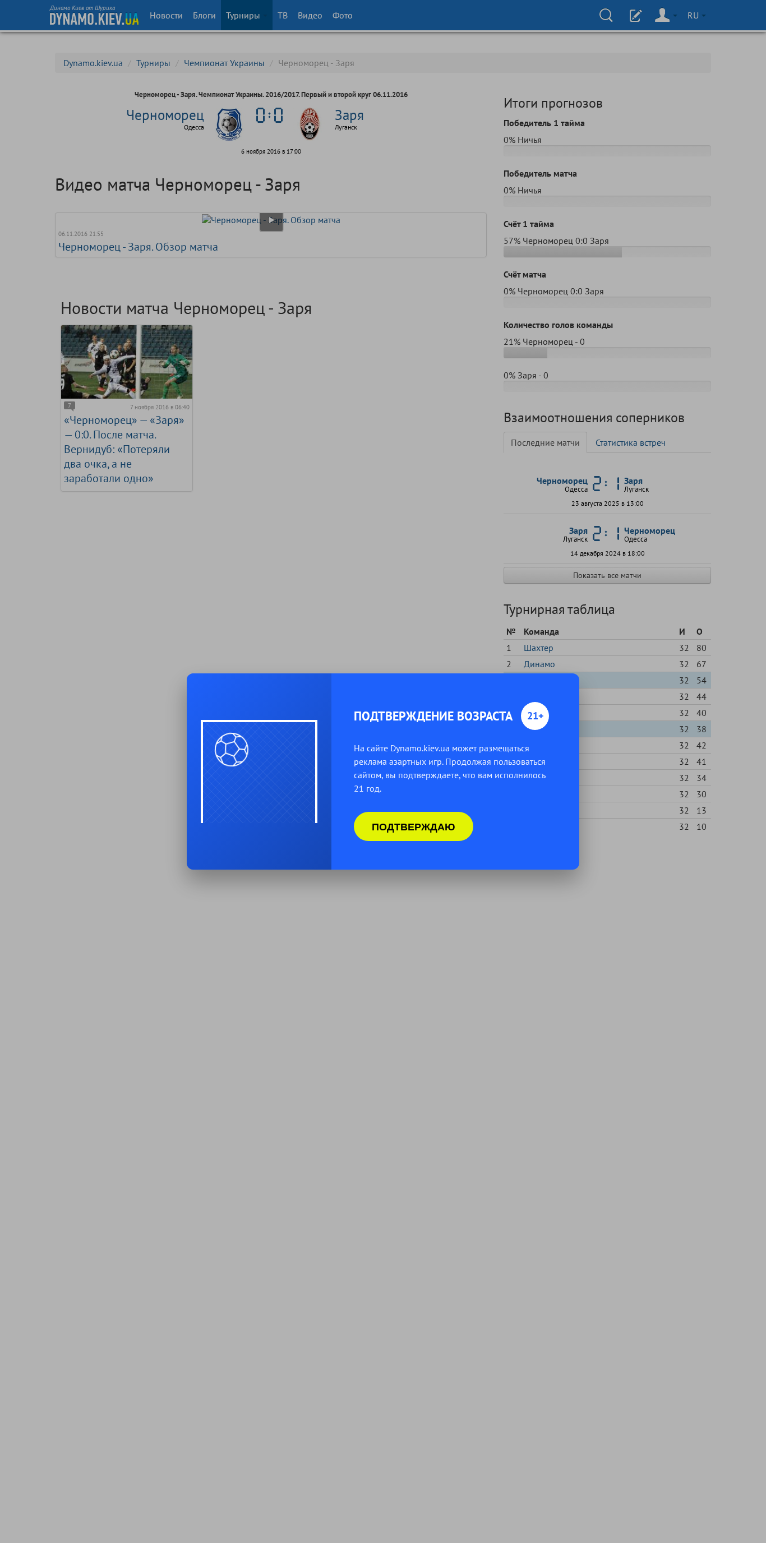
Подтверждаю (413, 826)
